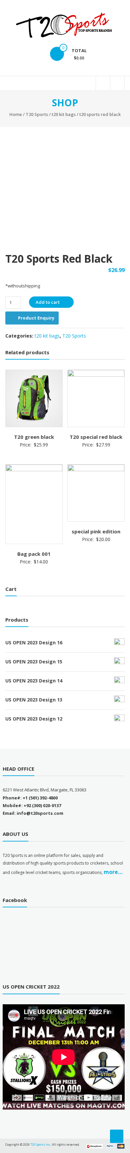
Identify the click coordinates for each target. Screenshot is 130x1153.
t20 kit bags (64, 114)
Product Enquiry (36, 318)
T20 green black (34, 436)
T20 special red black (96, 436)
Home (15, 114)
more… (113, 872)
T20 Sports (37, 114)
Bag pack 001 (34, 553)
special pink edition (96, 531)
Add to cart (48, 302)
